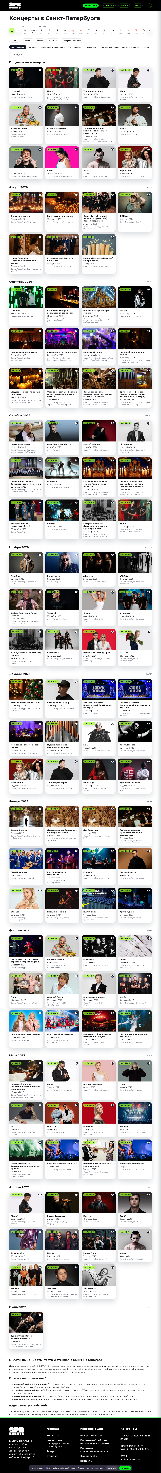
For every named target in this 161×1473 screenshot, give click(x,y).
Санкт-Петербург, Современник (97, 266)
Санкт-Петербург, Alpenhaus (59, 659)
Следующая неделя (72, 41)
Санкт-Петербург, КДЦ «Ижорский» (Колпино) (98, 660)
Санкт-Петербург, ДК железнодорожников (20, 919)
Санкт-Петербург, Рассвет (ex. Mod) (24, 583)
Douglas (148, 47)
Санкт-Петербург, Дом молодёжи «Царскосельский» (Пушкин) (25, 451)
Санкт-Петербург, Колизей (22, 878)
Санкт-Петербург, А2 (129, 134)
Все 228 (148, 547)
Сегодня (28, 41)
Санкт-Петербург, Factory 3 (95, 176)
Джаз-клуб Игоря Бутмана (53, 47)
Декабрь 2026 (19, 674)
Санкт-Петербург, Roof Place (132, 222)
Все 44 (149, 801)
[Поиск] (150, 5)
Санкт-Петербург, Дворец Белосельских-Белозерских (59, 359)
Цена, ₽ (14, 41)
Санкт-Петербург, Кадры (58, 487)
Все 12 (149, 1055)
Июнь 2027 (17, 1307)
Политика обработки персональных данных (94, 1442)
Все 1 (150, 1307)
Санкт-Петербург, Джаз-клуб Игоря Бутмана (95, 228)
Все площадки (17, 47)
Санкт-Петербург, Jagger (58, 918)
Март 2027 (17, 1055)
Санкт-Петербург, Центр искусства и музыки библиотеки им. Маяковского (98, 321)
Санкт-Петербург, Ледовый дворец (131, 98)
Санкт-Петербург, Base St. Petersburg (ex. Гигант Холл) (58, 98)
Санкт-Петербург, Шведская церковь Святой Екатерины (59, 404)
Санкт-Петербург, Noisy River (59, 266)
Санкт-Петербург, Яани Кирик (24, 753)
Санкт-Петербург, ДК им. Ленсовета (58, 1041)
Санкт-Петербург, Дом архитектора (21, 359)
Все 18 (149, 931)
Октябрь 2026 (19, 415)
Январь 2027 (18, 801)
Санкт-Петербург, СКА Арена (96, 450)
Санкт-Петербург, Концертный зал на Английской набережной (98, 359)
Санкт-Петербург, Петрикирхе (24, 222)
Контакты (86, 1461)
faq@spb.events (129, 1459)
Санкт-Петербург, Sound (21, 97)
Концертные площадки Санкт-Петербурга (58, 1443)
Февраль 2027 (20, 930)
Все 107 (149, 674)
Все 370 (148, 415)
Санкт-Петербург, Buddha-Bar (60, 1170)
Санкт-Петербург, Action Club (23, 1294)
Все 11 (149, 1187)
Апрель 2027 (19, 1187)
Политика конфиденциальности (94, 1450)
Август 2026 (18, 187)
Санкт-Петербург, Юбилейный (96, 97)
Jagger (32, 47)
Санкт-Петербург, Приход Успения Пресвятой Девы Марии (135, 361)
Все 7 (149, 187)
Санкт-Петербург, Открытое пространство (95, 919)
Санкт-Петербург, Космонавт (60, 176)
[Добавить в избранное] (40, 70)
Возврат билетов (91, 1435)
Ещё (136, 5)
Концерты (90, 5)
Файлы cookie (88, 1456)
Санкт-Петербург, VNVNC (131, 316)
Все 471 (149, 282)
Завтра (40, 41)
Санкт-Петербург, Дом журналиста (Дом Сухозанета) (26, 270)
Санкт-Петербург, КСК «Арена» (60, 709)
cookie (46, 1468)
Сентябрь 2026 (20, 281)
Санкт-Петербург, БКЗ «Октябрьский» (20, 135)
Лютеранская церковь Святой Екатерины (120, 47)
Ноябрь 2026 (19, 547)
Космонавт (91, 47)
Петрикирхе (75, 47)
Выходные (52, 41)
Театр (123, 5)
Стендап (107, 5)
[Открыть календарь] (11, 30)
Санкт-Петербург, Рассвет (22, 316)
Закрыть (112, 1468)
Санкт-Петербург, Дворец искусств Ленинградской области (97, 140)
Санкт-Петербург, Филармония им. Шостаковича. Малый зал (26, 491)
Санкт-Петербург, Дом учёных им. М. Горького (25, 710)
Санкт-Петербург (54, 450)
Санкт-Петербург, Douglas (131, 918)
